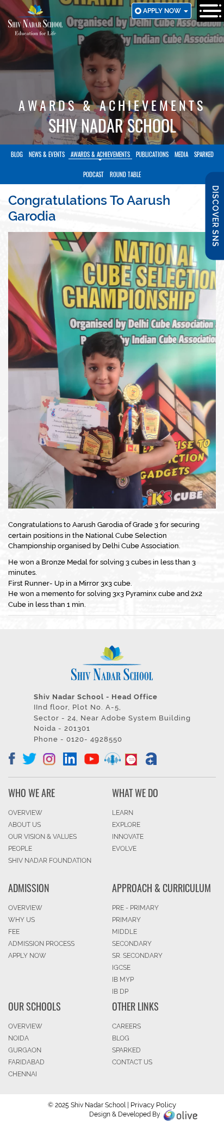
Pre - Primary (135, 908)
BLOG (120, 1038)
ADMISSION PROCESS (41, 944)
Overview (25, 1026)
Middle (124, 932)
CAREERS (126, 1026)
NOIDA (18, 1038)
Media (181, 154)
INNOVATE (128, 837)
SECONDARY (132, 944)
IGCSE (121, 967)
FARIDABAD (26, 1062)
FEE (14, 932)
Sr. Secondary (137, 955)
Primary (126, 920)
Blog (17, 154)
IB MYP (123, 979)
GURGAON (24, 1050)
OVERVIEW (25, 813)
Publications (152, 154)
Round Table (125, 174)
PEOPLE (20, 848)
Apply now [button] (163, 11)
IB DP (120, 991)
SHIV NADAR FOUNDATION (49, 860)
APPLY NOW (27, 955)
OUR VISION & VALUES (42, 837)
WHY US (21, 920)
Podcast (93, 174)
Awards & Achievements (100, 154)
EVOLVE (124, 848)
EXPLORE (126, 825)
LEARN (122, 813)
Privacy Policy (153, 1105)
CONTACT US (132, 1062)
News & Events (47, 154)
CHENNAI (22, 1074)
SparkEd (204, 154)
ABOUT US (24, 825)
